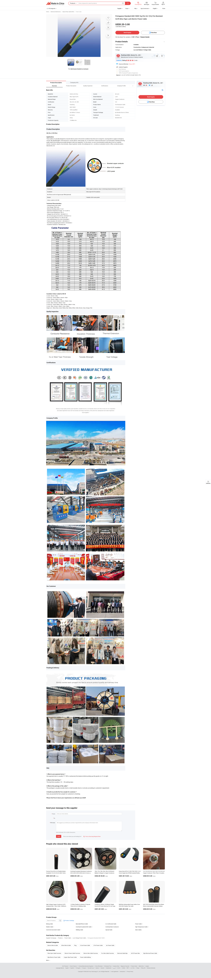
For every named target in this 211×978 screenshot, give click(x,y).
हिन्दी (128, 968)
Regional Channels (125, 966)
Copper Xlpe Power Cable (70, 957)
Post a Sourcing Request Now (92, 836)
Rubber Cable (49, 927)
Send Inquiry (127, 32)
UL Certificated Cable (111, 924)
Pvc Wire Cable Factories (107, 953)
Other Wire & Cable (66, 945)
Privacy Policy (130, 971)
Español (72, 968)
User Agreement (114, 971)
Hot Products (65, 966)
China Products (73, 966)
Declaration (122, 971)
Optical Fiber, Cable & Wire (68, 11)
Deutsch (102, 968)
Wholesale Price (107, 966)
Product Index (134, 966)
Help (135, 8)
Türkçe (137, 968)
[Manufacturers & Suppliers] (55, 3)
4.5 (144, 85)
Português (78, 968)
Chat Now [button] (154, 32)
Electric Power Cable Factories (72, 953)
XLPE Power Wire (135, 953)
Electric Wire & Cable (52, 945)
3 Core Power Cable (85, 945)
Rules (163, 8)
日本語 (123, 968)
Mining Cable (49, 924)
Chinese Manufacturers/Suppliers (85, 966)
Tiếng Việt (143, 968)
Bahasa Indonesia (151, 968)
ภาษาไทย (132, 968)
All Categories (51, 8)
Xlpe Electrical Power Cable (150, 953)
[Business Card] (162, 90)
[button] (129, 85)
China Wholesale (99, 966)
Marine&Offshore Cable (82, 924)
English (67, 968)
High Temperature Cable (141, 927)
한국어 (118, 968)
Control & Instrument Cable (53, 930)
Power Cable (78, 11)
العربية (114, 968)
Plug (75, 945)
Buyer (127, 8)
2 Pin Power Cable (98, 945)
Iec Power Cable (110, 945)
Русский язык (91, 968)
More (47, 960)
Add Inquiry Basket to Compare (79, 69)
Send (58, 836)
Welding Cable (79, 930)
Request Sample (144, 37)
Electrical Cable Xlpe (122, 953)
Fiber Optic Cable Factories (54, 953)
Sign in (163, 4)
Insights (147, 966)
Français (84, 968)
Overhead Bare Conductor (112, 927)
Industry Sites (116, 966)
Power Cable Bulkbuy (85, 957)
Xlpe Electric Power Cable (53, 957)
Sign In (118, 75)
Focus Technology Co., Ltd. (95, 971)
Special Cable (109, 930)
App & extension (145, 8)
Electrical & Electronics (56, 11)
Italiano (97, 968)
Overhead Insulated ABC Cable (84, 927)
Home (47, 11)
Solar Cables (138, 930)
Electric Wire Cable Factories (90, 953)
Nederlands (108, 968)
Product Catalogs (69, 920)
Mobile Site (141, 966)
